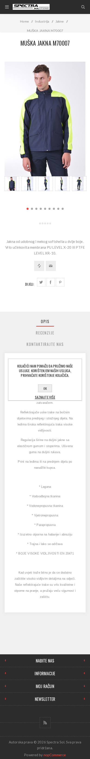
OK (45, 388)
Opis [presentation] (45, 321)
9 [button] (63, 209)
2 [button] (32, 209)
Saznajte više (45, 397)
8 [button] (58, 209)
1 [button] (28, 209)
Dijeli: (29, 284)
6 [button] (49, 209)
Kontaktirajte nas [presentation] (45, 344)
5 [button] (45, 209)
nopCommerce (55, 755)
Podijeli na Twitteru (41, 282)
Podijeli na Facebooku (50, 282)
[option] (11, 189)
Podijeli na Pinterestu (60, 282)
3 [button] (36, 209)
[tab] (45, 321)
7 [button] (54, 209)
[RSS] (45, 722)
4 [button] (41, 209)
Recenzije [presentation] (45, 333)
